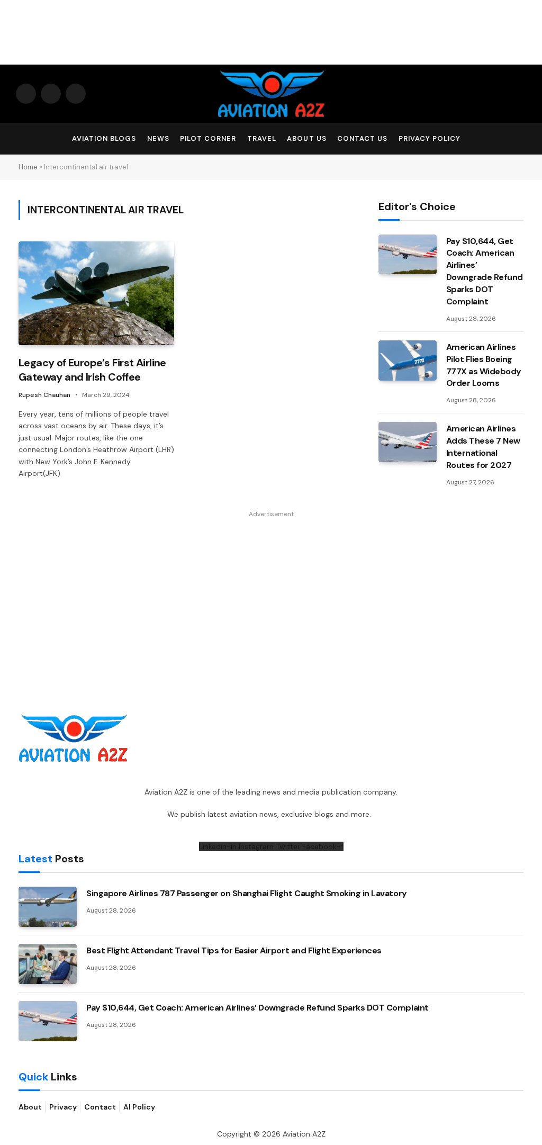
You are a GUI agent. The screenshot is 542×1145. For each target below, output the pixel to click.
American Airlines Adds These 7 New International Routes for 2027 (483, 447)
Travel (261, 138)
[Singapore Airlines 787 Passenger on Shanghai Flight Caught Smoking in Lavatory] (48, 907)
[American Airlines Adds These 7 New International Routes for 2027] (407, 442)
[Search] (521, 139)
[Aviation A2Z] (271, 94)
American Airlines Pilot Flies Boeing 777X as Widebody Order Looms (483, 365)
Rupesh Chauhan (44, 395)
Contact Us (362, 138)
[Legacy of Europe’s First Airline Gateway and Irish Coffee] (96, 293)
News (158, 138)
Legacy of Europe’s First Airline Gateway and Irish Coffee (92, 370)
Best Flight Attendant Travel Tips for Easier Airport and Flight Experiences (234, 950)
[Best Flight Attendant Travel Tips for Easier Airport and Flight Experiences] (48, 964)
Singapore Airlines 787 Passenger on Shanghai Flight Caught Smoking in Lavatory (246, 893)
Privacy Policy (429, 138)
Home (28, 167)
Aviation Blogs (104, 138)
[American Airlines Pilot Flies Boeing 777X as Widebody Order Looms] (407, 360)
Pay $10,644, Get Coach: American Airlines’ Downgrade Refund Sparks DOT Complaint (484, 271)
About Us (306, 138)
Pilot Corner (208, 138)
